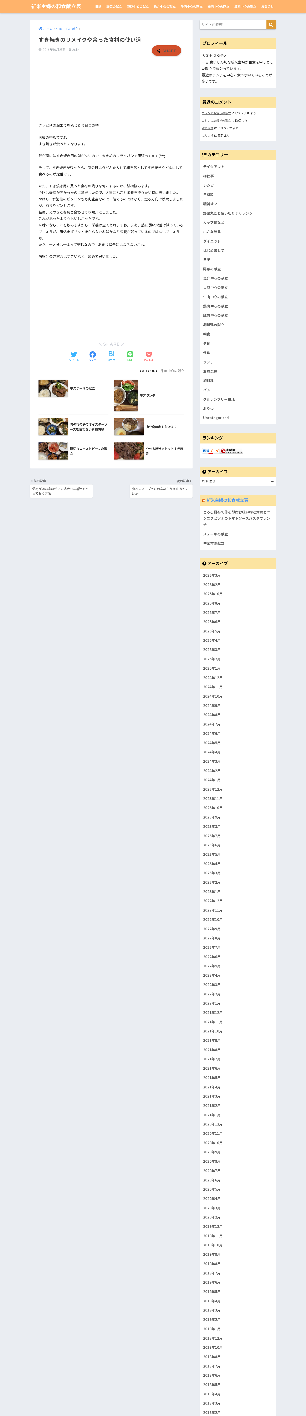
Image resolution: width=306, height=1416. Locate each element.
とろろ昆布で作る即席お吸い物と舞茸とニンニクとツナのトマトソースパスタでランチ (236, 518)
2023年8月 (212, 826)
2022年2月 (212, 993)
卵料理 (208, 380)
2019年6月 (212, 1282)
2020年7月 (212, 1170)
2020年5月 (212, 1189)
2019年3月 (212, 1310)
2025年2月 (212, 658)
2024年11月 (213, 686)
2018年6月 (212, 1375)
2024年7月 (212, 724)
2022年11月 (213, 910)
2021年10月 (213, 1030)
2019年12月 (213, 1226)
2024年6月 (212, 733)
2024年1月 (212, 779)
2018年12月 (213, 1338)
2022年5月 (212, 965)
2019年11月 (213, 1235)
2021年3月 (212, 1096)
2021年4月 (212, 1086)
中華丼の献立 (213, 543)
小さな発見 (212, 231)
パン (206, 389)
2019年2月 (212, 1319)
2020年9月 (212, 1151)
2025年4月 (212, 640)
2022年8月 (212, 937)
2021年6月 (212, 1068)
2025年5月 (212, 631)
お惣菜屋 (210, 371)
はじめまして (213, 250)
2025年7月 (212, 612)
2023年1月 (212, 891)
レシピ (208, 185)
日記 (98, 6)
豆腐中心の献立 (138, 6)
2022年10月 (213, 919)
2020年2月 (212, 1217)
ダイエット (212, 240)
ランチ (208, 361)
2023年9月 (212, 817)
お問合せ (267, 6)
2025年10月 (213, 593)
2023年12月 (213, 789)
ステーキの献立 (215, 534)
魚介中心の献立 (165, 6)
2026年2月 (212, 584)
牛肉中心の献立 (192, 6)
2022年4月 (212, 975)
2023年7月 (212, 835)
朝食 (206, 334)
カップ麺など (213, 222)
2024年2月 (212, 770)
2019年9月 (212, 1254)
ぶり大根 (207, 128)
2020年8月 (212, 1161)
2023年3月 (212, 872)
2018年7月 (212, 1366)
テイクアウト (213, 166)
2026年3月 (212, 575)
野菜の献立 (114, 6)
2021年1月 (212, 1114)
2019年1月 (212, 1328)
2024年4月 (212, 751)
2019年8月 (212, 1263)
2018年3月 (212, 1403)
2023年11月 (213, 798)
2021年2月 (212, 1105)
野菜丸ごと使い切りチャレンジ (228, 213)
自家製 (208, 194)
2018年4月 (212, 1393)
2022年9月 (212, 928)
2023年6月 (212, 844)
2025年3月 (212, 649)
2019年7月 (212, 1273)
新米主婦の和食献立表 (56, 6)
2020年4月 (212, 1198)
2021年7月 (212, 1058)
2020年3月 (212, 1207)
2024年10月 (213, 696)
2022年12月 (213, 900)
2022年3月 (212, 984)
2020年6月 (212, 1180)
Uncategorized (216, 417)
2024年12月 (213, 677)
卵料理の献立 (213, 324)
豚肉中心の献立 (245, 6)
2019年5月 (212, 1291)
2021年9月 (212, 1040)
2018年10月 (213, 1347)
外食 (206, 352)
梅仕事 (208, 175)
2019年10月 (213, 1244)
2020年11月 (213, 1133)
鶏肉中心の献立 (218, 6)
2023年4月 (212, 863)
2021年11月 (213, 1021)
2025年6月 (212, 621)
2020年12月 (213, 1124)
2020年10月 (213, 1142)
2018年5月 (212, 1384)
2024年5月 (212, 742)
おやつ (208, 408)
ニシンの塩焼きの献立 (216, 113)
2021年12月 (213, 1012)
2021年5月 (212, 1077)
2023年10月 (213, 807)
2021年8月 (212, 1049)
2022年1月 (212, 1003)
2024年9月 (212, 705)
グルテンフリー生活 (219, 399)
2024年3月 (212, 761)
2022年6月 (212, 956)
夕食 (206, 343)
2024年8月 (212, 714)
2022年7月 (212, 947)
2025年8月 (212, 603)
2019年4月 (212, 1300)
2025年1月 (212, 668)
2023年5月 (212, 854)
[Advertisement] (111, 89)
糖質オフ (210, 203)
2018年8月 (212, 1356)
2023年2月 (212, 882)
